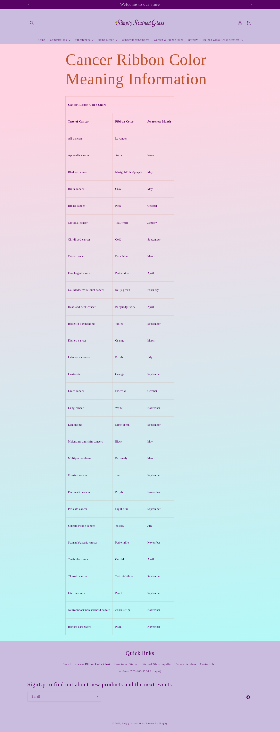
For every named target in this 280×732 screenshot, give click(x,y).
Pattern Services (185, 664)
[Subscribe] (96, 697)
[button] (31, 22)
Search (67, 664)
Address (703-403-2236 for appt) (140, 671)
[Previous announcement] (28, 4)
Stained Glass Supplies (156, 664)
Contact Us (207, 664)
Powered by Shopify (157, 723)
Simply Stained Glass (133, 723)
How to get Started (126, 664)
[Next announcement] (251, 4)
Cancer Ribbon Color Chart (92, 664)
